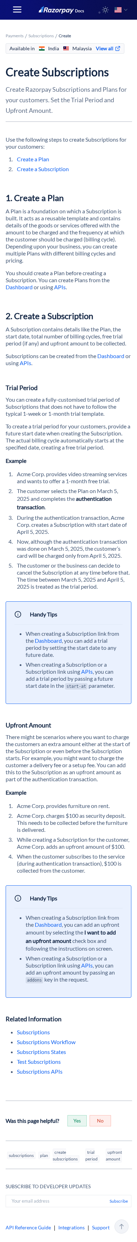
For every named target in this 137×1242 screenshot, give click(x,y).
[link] (108, 48)
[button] (105, 10)
